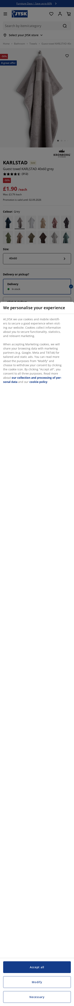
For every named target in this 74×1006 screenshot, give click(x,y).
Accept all (37, 967)
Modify (37, 982)
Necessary (36, 997)
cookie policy (38, 382)
